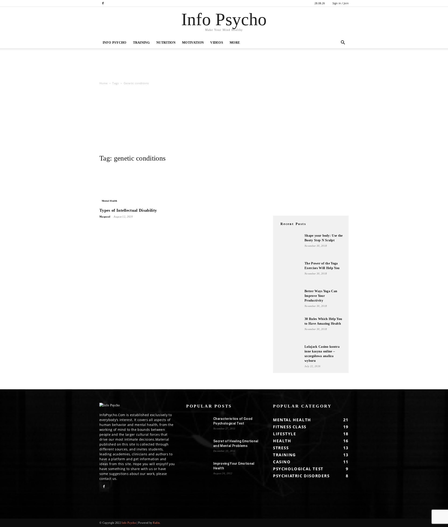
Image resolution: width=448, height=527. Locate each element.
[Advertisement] (85, 64)
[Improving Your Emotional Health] (198, 469)
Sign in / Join (340, 3)
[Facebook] (102, 3)
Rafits (156, 522)
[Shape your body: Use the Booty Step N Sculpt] (289, 245)
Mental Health (109, 201)
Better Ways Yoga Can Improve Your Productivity (320, 295)
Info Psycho (114, 42)
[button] (343, 43)
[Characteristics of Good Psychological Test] (198, 424)
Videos (216, 42)
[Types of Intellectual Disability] (137, 185)
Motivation (193, 42)
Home (103, 83)
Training (141, 42)
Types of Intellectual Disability (128, 210)
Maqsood (104, 216)
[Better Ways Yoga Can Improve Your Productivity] (289, 300)
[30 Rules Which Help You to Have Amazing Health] (289, 328)
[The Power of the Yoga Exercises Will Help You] (289, 273)
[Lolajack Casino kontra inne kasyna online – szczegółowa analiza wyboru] (289, 356)
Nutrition (165, 42)
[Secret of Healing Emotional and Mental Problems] (198, 447)
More (235, 42)
